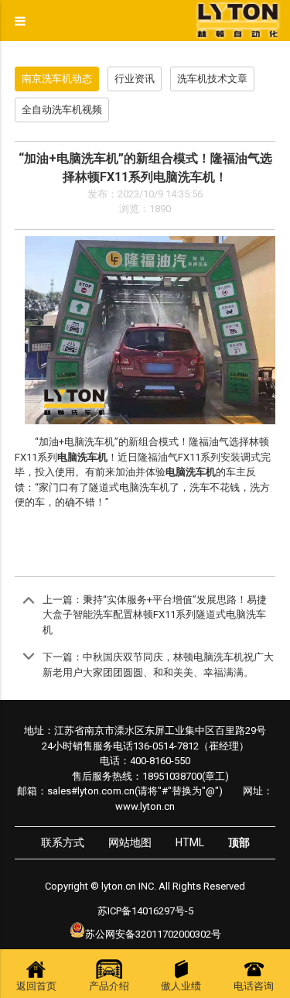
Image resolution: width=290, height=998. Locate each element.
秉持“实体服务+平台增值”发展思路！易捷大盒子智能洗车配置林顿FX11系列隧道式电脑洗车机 (155, 615)
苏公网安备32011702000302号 (153, 934)
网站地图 (130, 842)
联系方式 (62, 842)
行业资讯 (134, 78)
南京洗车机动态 (57, 78)
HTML (190, 842)
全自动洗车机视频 (62, 109)
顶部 (239, 842)
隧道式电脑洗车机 (129, 487)
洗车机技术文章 (212, 78)
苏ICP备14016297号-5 (145, 911)
